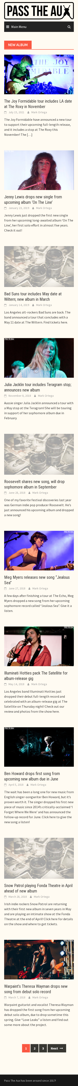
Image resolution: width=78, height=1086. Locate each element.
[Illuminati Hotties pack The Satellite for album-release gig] (39, 646)
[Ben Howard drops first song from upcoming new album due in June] (39, 746)
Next (55, 1048)
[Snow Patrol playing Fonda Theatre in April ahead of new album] (39, 858)
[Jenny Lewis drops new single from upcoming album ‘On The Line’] (39, 170)
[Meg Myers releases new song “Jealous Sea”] (39, 550)
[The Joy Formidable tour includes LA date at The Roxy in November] (39, 74)
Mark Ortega (39, 112)
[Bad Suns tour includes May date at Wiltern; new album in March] (39, 266)
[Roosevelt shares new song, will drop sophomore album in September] (39, 454)
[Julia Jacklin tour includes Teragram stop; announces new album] (39, 357)
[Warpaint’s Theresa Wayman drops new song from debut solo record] (39, 959)
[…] (29, 134)
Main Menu (18, 27)
